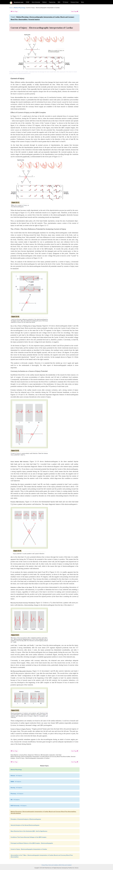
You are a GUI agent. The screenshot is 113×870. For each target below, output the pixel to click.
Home (10, 7)
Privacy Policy (45, 865)
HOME (27, 2)
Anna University (36, 2)
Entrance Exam (75, 2)
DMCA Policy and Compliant (65, 865)
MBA (59, 2)
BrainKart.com (18, 2)
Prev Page (15, 11)
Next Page (74, 11)
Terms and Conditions (53, 865)
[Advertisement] (93, 31)
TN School (65, 2)
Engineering (52, 2)
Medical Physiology (19, 7)
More (82, 2)
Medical (44, 2)
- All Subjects (16, 775)
